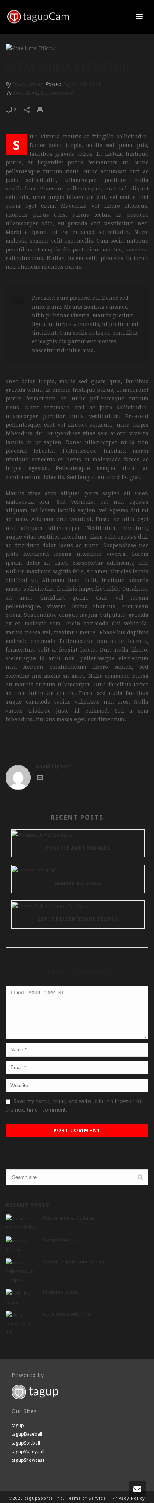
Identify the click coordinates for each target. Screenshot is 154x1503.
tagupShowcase (28, 1460)
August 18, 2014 (82, 84)
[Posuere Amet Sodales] (78, 834)
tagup (18, 1425)
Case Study (25, 92)
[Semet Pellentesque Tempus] (78, 905)
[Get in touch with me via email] (40, 778)
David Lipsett (27, 84)
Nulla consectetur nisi (67, 1314)
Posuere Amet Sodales (78, 848)
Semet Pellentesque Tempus (78, 919)
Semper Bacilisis (78, 883)
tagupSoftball (26, 1443)
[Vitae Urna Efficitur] (77, 47)
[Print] (43, 108)
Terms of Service (86, 1498)
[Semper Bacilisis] (78, 870)
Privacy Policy (128, 1498)
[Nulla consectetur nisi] (21, 1324)
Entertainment (57, 92)
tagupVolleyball (28, 1451)
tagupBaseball (27, 1434)
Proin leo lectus (60, 1292)
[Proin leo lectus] (21, 1297)
